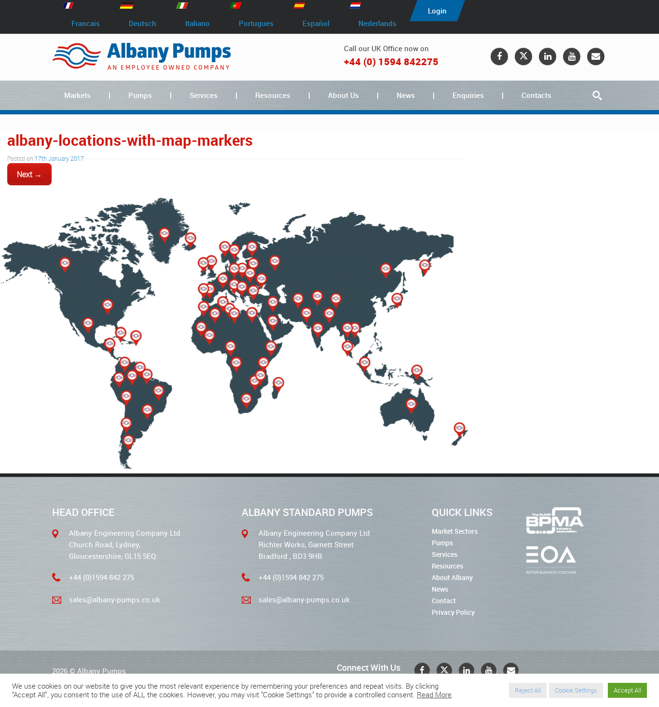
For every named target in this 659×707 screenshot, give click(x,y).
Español (316, 23)
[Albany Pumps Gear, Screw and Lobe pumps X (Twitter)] (523, 56)
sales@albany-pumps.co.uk (114, 599)
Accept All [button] (627, 690)
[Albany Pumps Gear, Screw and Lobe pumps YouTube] (571, 56)
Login (437, 10)
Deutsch (142, 23)
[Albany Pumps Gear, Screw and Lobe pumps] (142, 57)
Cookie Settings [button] (576, 690)
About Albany (452, 577)
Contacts (536, 95)
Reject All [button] (528, 690)
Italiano (197, 23)
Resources (272, 95)
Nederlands (377, 23)
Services (204, 95)
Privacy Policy (453, 612)
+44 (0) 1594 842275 (391, 61)
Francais (85, 23)
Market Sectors (455, 531)
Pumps (140, 95)
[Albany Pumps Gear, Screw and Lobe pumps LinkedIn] (547, 56)
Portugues (256, 23)
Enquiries (468, 95)
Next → (29, 174)
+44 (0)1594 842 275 (101, 577)
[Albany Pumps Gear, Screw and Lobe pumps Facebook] (499, 56)
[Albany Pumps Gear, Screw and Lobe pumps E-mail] (595, 56)
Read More (434, 695)
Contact (444, 600)
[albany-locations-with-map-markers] (235, 466)
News (406, 95)
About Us (343, 95)
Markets (77, 95)
